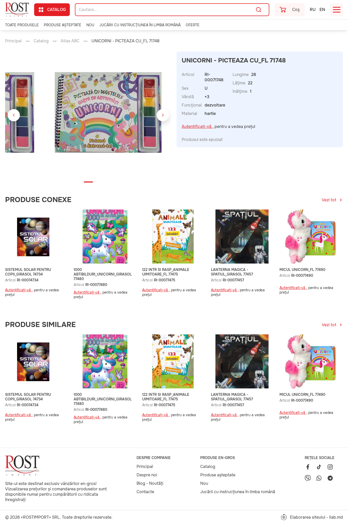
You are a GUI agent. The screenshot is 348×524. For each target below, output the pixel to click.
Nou (90, 25)
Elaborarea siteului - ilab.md (316, 517)
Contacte (145, 491)
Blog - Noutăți (150, 483)
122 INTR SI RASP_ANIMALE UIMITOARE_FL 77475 (165, 272)
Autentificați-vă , (197, 126)
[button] (14, 115)
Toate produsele (22, 25)
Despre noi (147, 475)
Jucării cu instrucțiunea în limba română (140, 25)
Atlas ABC (70, 41)
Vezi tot (329, 200)
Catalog (56, 9)
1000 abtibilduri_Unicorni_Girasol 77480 (103, 274)
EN (322, 9)
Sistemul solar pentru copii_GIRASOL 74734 (28, 272)
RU (313, 9)
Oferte (192, 25)
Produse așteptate (62, 25)
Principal (13, 41)
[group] (107, 115)
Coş (296, 9)
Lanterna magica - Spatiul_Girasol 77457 (232, 272)
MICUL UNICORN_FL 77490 (302, 269)
